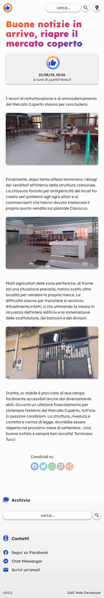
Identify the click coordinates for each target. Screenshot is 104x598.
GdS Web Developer (84, 593)
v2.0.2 (7, 593)
